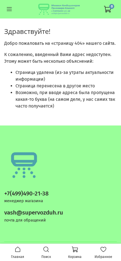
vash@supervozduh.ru (33, 212)
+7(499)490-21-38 (26, 193)
